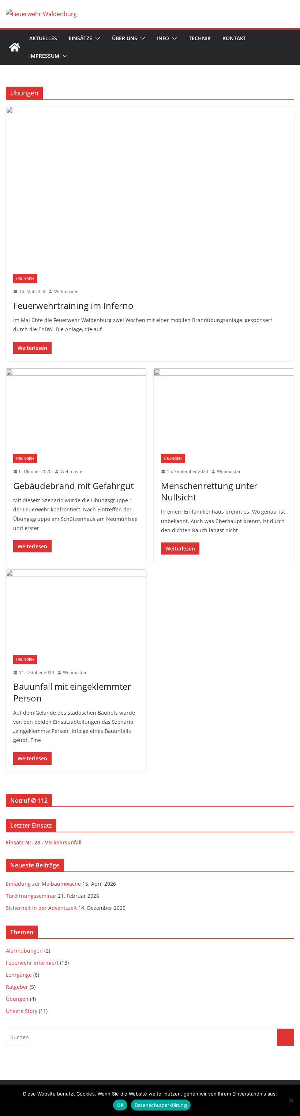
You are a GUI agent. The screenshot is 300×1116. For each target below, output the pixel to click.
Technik (200, 38)
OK (120, 1105)
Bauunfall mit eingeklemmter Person (72, 692)
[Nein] (291, 1100)
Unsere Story (21, 1010)
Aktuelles (43, 38)
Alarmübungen (24, 950)
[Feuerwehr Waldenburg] (14, 47)
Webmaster (66, 291)
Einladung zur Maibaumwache (43, 883)
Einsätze (80, 38)
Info (163, 38)
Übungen (25, 278)
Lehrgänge (19, 974)
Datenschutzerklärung (161, 1105)
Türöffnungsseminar (31, 895)
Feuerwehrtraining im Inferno (73, 305)
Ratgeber (17, 986)
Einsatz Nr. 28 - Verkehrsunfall (44, 842)
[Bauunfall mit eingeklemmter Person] (76, 608)
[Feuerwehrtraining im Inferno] (150, 186)
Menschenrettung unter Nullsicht (209, 491)
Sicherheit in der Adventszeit (41, 907)
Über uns (124, 38)
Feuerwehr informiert (32, 962)
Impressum (44, 55)
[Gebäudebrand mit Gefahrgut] (76, 407)
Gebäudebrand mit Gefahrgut (73, 486)
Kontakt (234, 38)
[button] (96, 38)
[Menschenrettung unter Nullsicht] (224, 407)
